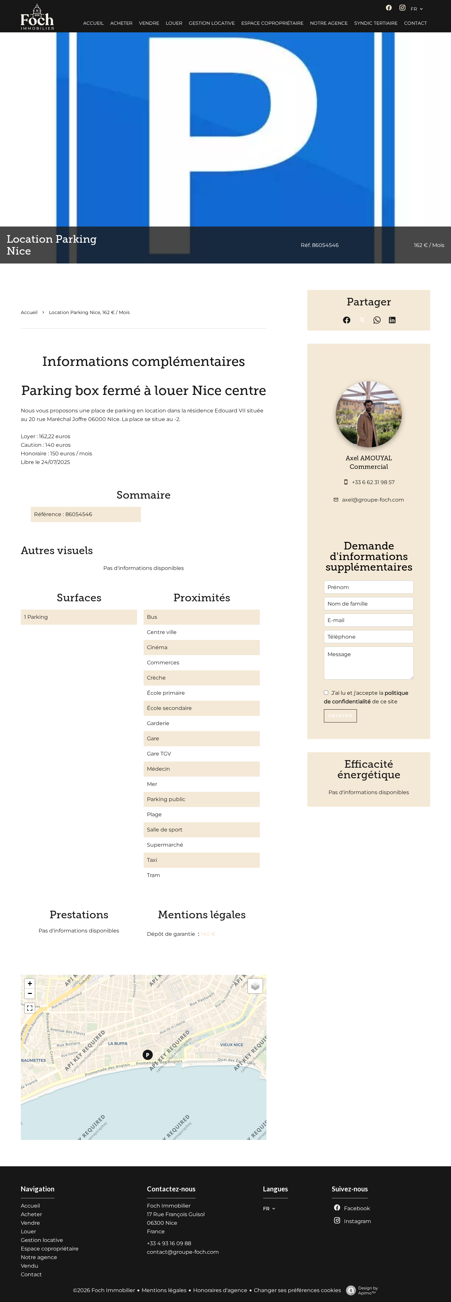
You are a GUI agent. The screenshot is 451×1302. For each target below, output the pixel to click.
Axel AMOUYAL (369, 458)
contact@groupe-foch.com (183, 1252)
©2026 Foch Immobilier (104, 1290)
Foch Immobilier (169, 1206)
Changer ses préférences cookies (297, 1290)
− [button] (30, 993)
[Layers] (255, 986)
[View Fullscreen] (30, 1008)
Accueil (29, 312)
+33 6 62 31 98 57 (373, 482)
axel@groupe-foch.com (373, 500)
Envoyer (341, 716)
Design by (368, 1290)
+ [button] (30, 983)
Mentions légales (164, 1290)
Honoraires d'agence (220, 1290)
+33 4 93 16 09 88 (169, 1243)
